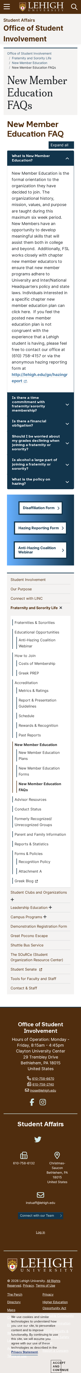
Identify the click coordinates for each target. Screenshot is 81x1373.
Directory (14, 1302)
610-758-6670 (43, 1078)
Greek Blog (24, 880)
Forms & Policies (29, 853)
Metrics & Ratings (33, 690)
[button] (73, 7)
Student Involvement (35, 579)
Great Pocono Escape (36, 935)
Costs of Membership (37, 663)
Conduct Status (28, 809)
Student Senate (31, 969)
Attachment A (30, 871)
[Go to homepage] (40, 1265)
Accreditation (26, 682)
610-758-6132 (24, 1163)
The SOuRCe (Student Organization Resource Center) (40, 957)
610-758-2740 (43, 1084)
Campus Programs (26, 916)
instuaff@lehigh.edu (40, 1198)
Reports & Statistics (31, 844)
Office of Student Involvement (29, 53)
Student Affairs (19, 20)
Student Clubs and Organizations (39, 892)
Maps (11, 1310)
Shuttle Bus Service (34, 945)
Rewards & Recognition (38, 725)
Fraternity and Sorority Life (31, 58)
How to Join (25, 655)
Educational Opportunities (37, 632)
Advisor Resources (30, 799)
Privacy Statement (24, 1352)
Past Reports (30, 735)
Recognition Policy (34, 861)
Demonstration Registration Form (40, 926)
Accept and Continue (57, 1366)
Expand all (59, 144)
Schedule (26, 715)
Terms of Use (45, 1285)
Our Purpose (28, 588)
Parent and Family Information (40, 834)
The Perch (14, 1294)
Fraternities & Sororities (35, 622)
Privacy (28, 1285)
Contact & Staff (31, 987)
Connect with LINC (34, 598)
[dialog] (40, 1343)
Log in (40, 1232)
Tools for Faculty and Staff (40, 978)
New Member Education (29, 63)
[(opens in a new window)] (41, 7)
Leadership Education (29, 907)
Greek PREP (29, 673)
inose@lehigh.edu (43, 1090)
